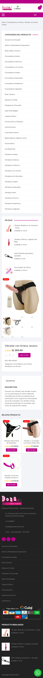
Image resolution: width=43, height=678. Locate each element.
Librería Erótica (10, 127)
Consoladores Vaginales (13, 89)
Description (10, 381)
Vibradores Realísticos (13, 203)
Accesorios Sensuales (12, 40)
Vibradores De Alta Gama (13, 176)
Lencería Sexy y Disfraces (14, 122)
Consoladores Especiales (14, 78)
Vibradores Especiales (13, 187)
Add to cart (24, 355)
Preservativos (10, 143)
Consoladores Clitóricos (13, 62)
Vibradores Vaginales (12, 209)
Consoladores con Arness (15, 22)
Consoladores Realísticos (14, 83)
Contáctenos (6, 601)
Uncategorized (10, 149)
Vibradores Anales (11, 154)
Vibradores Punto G (12, 198)
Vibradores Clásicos (12, 160)
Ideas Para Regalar (11, 111)
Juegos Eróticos (10, 116)
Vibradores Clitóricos (12, 165)
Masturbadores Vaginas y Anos (16, 138)
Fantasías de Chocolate (13, 105)
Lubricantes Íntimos (12, 132)
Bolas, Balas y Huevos (12, 51)
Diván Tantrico (10, 94)
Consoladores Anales (12, 56)
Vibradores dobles (11, 182)
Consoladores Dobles (12, 72)
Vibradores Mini (10, 193)
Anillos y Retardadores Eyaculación (17, 45)
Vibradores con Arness (13, 366)
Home (4, 22)
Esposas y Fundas (11, 100)
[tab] (21, 381)
